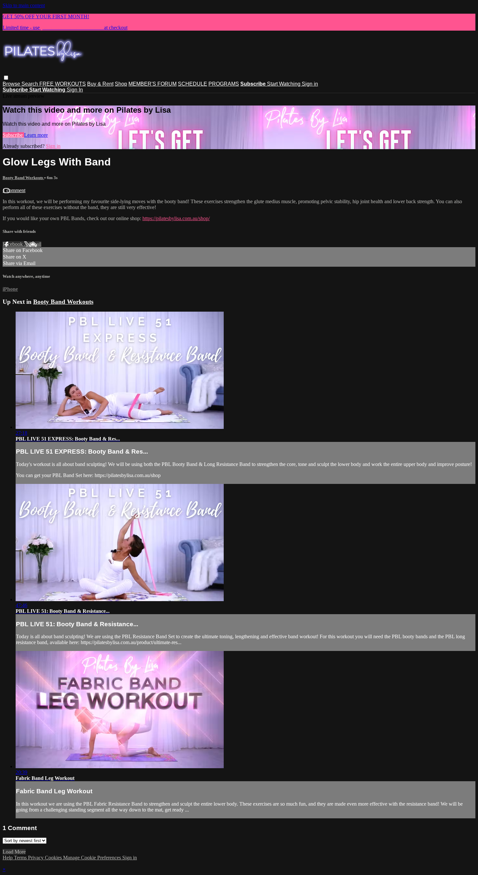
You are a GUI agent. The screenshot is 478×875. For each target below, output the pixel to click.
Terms (21, 857)
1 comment (14, 190)
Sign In (75, 89)
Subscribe (13, 135)
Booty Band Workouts (23, 177)
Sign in (310, 84)
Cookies (54, 857)
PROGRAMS (223, 84)
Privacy (36, 857)
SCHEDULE (192, 84)
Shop (121, 84)
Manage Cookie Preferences (92, 857)
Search (30, 84)
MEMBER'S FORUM (152, 84)
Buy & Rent (100, 84)
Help (8, 857)
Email (35, 244)
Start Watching (284, 84)
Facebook (13, 244)
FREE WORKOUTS (62, 84)
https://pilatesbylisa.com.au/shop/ (176, 218)
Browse (12, 84)
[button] (6, 78)
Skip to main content (24, 5)
